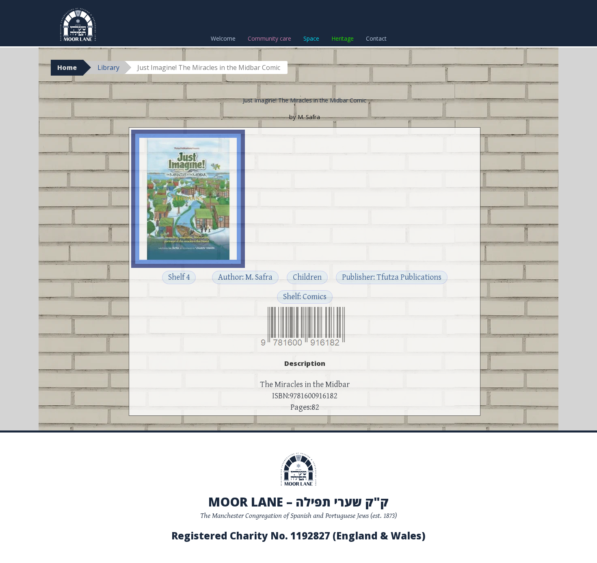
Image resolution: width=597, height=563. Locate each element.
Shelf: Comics (305, 297)
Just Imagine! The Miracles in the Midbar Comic (304, 100)
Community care (269, 38)
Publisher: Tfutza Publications (391, 277)
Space (311, 38)
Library (108, 67)
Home (67, 67)
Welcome (223, 38)
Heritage (342, 38)
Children (307, 277)
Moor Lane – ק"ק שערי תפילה (298, 501)
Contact (376, 38)
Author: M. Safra (245, 277)
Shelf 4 (179, 277)
